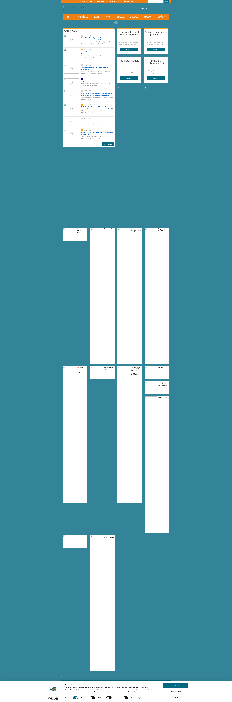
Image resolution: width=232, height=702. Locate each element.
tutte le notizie (108, 144)
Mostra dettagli (136, 698)
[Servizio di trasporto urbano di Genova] (129, 39)
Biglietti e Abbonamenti (83, 17)
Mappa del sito (113, 1)
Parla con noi (87, 1)
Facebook (166, 7)
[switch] (92, 697)
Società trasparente (134, 17)
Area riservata (127, 1)
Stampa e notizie (147, 17)
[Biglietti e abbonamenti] (156, 67)
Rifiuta (175, 697)
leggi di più (129, 49)
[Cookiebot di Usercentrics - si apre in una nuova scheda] (53, 698)
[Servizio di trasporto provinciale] (156, 39)
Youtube (151, 7)
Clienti (108, 16)
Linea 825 (84, 81)
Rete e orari (68, 17)
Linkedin (156, 7)
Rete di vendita (97, 17)
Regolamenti (100, 1)
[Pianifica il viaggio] (129, 67)
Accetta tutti (175, 686)
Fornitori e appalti (161, 17)
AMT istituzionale (121, 17)
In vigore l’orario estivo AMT (89, 120)
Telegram (161, 7)
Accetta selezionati (176, 691)
